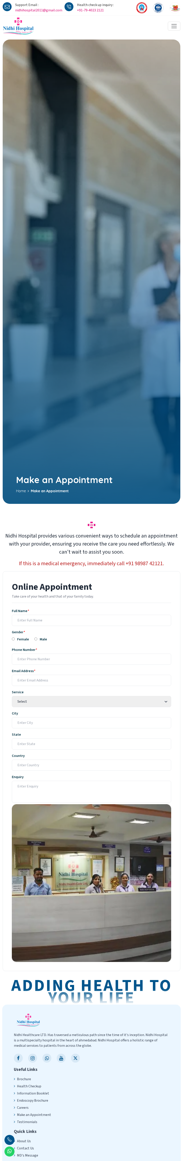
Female (23, 639)
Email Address (23, 671)
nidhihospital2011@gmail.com (38, 10)
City (15, 713)
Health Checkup (29, 1086)
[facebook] (18, 1058)
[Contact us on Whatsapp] (9, 1151)
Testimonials (27, 1121)
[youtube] (61, 1058)
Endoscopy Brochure (32, 1100)
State (16, 734)
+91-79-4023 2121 (90, 10)
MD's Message (27, 1155)
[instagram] (32, 1058)
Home (21, 491)
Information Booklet (33, 1093)
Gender (18, 632)
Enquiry (18, 777)
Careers (23, 1107)
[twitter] (75, 1058)
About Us (24, 1141)
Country (18, 755)
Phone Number (24, 649)
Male (43, 639)
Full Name (20, 611)
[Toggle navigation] (174, 26)
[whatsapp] (46, 1058)
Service (18, 692)
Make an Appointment (34, 1114)
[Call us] (9, 1140)
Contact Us (25, 1148)
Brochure (24, 1079)
